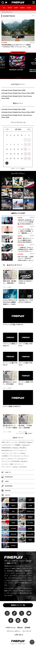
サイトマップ (27, 631)
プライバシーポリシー (14, 631)
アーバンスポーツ (19, 450)
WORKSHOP (9, 477)
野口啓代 (23, 448)
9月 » (29, 129)
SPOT (7, 481)
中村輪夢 (17, 445)
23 (29, 154)
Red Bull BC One (7, 450)
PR (8, 442)
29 (25, 158)
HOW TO (8, 472)
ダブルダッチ (22, 458)
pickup (15, 467)
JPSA (3, 442)
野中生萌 (22, 442)
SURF (16, 7)
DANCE (22, 7)
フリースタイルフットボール (19, 456)
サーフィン (18, 464)
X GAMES (5, 456)
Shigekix (29, 442)
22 (25, 154)
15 (25, 149)
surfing (22, 453)
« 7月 (7, 129)
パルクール (5, 453)
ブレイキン (5, 464)
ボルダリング (12, 458)
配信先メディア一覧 (18, 605)
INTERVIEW (15, 461)
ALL (4, 7)
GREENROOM (6, 448)
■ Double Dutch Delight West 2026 (13, 90)
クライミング (6, 461)
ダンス (4, 458)
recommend (23, 467)
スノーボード (14, 453)
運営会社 (20, 627)
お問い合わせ (19, 634)
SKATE (10, 7)
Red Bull (23, 461)
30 (29, 158)
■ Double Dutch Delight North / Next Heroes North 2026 (17, 97)
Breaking (15, 448)
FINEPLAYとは (10, 627)
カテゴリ (7, 495)
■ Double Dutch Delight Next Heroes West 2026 (18, 93)
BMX (11, 464)
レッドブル (13, 442)
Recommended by (20, 433)
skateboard (25, 445)
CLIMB (29, 7)
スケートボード (6, 467)
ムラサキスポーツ (7, 445)
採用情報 (27, 627)
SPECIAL (8, 490)
